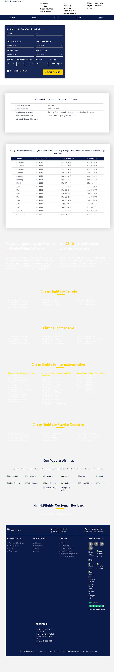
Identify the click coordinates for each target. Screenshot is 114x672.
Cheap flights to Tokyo (85, 392)
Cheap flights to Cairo (50, 397)
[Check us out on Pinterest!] (102, 544)
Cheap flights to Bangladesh (19, 438)
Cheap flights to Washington (19, 344)
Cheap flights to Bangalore (18, 387)
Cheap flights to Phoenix (51, 341)
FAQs (36, 548)
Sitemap (37, 543)
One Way (25, 29)
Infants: (29, 60)
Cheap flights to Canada (51, 433)
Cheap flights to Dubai (50, 387)
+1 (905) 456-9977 (95, 529)
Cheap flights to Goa (16, 392)
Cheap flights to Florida (85, 344)
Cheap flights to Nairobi (51, 401)
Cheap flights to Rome (50, 380)
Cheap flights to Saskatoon (18, 307)
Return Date (12, 50)
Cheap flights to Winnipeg (18, 305)
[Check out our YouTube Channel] (91, 548)
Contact (101, 17)
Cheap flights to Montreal (17, 302)
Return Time (41, 50)
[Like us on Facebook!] (91, 544)
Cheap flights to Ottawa (86, 305)
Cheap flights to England (86, 433)
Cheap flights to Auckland (86, 382)
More (78, 17)
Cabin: (53, 60)
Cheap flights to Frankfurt (52, 385)
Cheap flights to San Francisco (54, 344)
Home (12, 17)
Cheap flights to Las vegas (18, 341)
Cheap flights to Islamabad (18, 394)
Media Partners (66, 551)
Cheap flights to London (51, 378)
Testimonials (13, 551)
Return (13, 29)
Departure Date (14, 41)
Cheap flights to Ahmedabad (19, 380)
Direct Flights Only (18, 71)
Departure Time (43, 41)
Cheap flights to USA (50, 435)
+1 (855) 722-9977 (60, 529)
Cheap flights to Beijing (85, 389)
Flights (34, 17)
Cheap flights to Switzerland (88, 435)
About (10, 548)
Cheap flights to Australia (87, 438)
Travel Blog (64, 546)
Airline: (39, 60)
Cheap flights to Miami (51, 339)
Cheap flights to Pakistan (18, 435)
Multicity (38, 29)
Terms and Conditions (16, 543)
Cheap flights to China (85, 440)
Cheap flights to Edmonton (87, 302)
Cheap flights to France (51, 438)
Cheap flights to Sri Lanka (18, 440)
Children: (20, 60)
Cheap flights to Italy (50, 440)
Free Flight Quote (66, 548)
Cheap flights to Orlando (86, 337)
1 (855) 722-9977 (46, 9)
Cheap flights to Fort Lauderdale (89, 339)
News (62, 543)
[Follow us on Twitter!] (96, 544)
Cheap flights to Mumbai (17, 378)
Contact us (38, 546)
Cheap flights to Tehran (51, 394)
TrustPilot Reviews (67, 556)
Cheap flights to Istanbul (51, 392)
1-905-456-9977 (70, 11)
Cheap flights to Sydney (86, 378)
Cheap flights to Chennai (17, 382)
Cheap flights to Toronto (17, 300)
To (37, 33)
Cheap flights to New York (18, 337)
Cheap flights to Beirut (51, 399)
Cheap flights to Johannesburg (54, 404)
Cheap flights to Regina (51, 305)
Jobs (36, 551)
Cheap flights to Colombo (17, 401)
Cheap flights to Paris (50, 382)
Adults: (10, 60)
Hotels (56, 17)
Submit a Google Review (69, 554)
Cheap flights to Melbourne (87, 375)
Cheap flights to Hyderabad (18, 385)
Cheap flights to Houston (86, 341)
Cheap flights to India (16, 433)
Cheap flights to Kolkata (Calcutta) (21, 389)
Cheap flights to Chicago (17, 339)
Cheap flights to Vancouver (87, 300)
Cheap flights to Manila (85, 385)
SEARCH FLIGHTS (52, 72)
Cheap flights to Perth (85, 380)
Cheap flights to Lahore (17, 399)
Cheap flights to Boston (51, 337)
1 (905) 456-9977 (46, 11)
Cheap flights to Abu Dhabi (52, 389)
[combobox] (49, 45)
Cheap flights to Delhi (16, 375)
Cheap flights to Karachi (17, 397)
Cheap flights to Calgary (51, 300)
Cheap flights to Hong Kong (87, 387)
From (9, 33)
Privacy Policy (13, 546)
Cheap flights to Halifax (51, 302)
